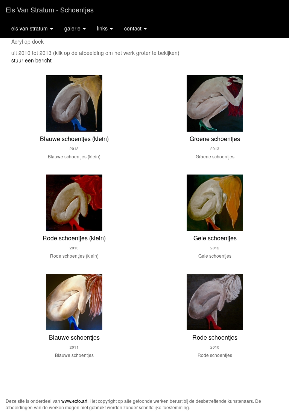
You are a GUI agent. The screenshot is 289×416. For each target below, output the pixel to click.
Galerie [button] (73, 28)
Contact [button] (133, 28)
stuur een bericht (31, 60)
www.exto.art (74, 401)
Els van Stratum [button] (30, 28)
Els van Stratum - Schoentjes (50, 9)
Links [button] (103, 28)
